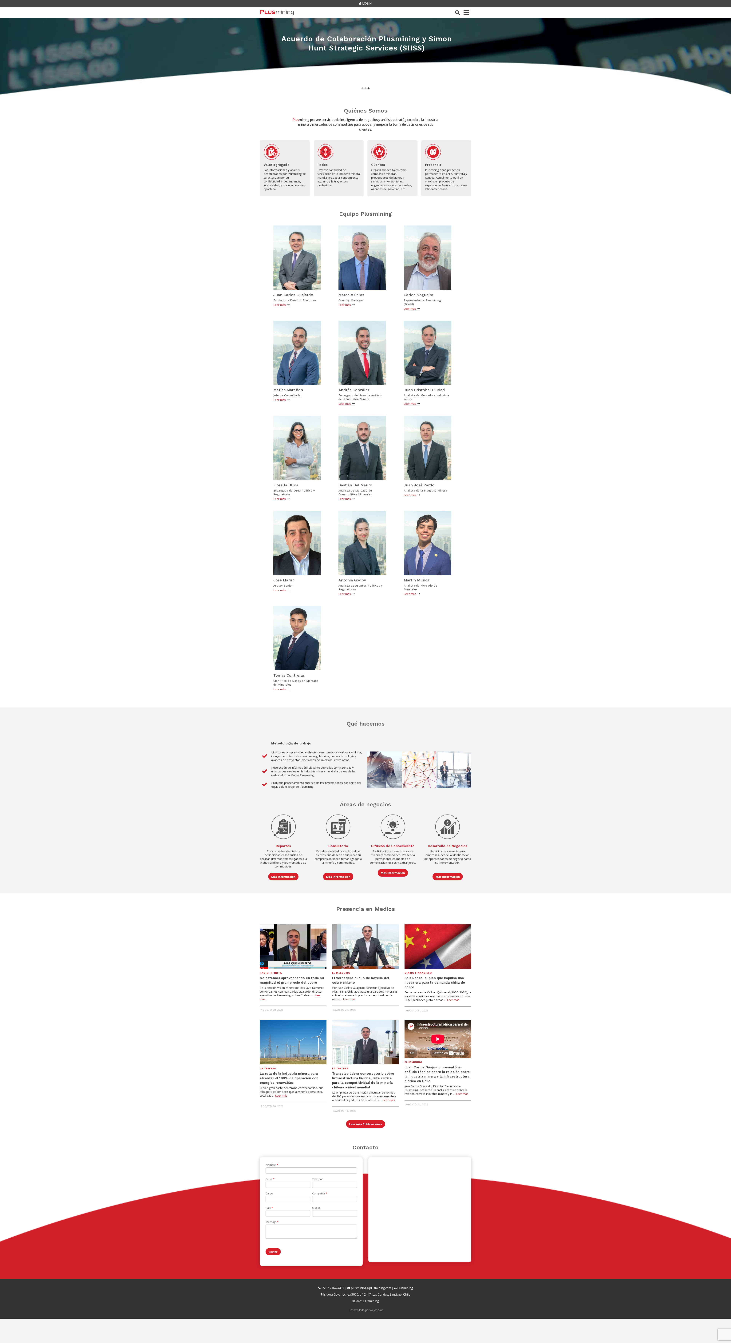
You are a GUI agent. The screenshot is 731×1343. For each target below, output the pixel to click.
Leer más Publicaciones (365, 1124)
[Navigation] (466, 12)
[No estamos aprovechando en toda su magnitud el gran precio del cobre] (293, 946)
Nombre (272, 1165)
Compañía (319, 1193)
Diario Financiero (418, 972)
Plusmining (413, 1062)
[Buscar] (457, 12)
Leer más (279, 305)
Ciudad (316, 1207)
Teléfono (317, 1179)
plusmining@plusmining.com (371, 1288)
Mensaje (272, 1222)
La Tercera (268, 1068)
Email (270, 1179)
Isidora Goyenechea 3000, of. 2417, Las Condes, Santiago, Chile (366, 1295)
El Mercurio (341, 972)
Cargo (269, 1193)
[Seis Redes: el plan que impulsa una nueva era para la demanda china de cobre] (438, 946)
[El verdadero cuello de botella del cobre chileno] (365, 946)
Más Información (283, 877)
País (269, 1207)
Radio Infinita (271, 972)
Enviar (273, 1252)
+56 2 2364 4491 (332, 1288)
